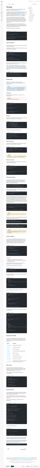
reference (19, 442)
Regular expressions (10, 159)
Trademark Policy (30, 458)
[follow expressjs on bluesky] (35, 466)
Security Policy (16, 462)
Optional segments (10, 141)
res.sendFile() (9, 358)
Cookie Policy (31, 461)
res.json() (8, 349)
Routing (9, 7)
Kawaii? (23, 466)
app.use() (21, 14)
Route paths (9, 79)
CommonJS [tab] (8, 30)
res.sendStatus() (9, 361)
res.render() (8, 354)
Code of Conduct (27, 461)
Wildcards (8, 115)
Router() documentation (17, 370)
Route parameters (10, 177)
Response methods (11, 335)
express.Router (10, 389)
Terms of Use (20, 462)
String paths (8, 93)
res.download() (9, 345)
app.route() (9, 365)
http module (8, 69)
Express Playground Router (12, 89)
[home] (1, 2)
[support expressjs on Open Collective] (33, 466)
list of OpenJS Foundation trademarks (21, 459)
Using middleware (19, 15)
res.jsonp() (8, 351)
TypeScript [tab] (14, 30)
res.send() (8, 356)
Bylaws (23, 461)
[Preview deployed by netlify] (12, 466)
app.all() (10, 14)
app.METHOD (22, 13)
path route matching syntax (20, 231)
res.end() (8, 347)
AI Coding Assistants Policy (18, 461)
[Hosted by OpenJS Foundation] (7, 466)
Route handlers (10, 236)
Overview (30, 8)
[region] (16, 36)
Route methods (10, 42)
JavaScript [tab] (8, 51)
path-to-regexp (13, 87)
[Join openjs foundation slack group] (31, 466)
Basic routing (19, 10)
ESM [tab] (11, 30)
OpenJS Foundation (11, 457)
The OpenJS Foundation (12, 461)
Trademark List (35, 458)
